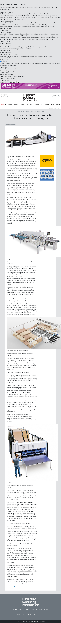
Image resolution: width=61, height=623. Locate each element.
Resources (12, 124)
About (58, 104)
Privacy (36, 615)
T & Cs (19, 615)
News (16, 104)
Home (10, 104)
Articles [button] (28, 104)
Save (14, 82)
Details (2, 82)
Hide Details (8, 82)
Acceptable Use (27, 615)
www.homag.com (12, 586)
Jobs (52, 104)
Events (22, 104)
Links (42, 615)
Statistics (4, 61)
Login (51, 108)
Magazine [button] (37, 104)
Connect (46, 104)
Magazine (34, 609)
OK (18, 82)
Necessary (7, 12)
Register (56, 108)
